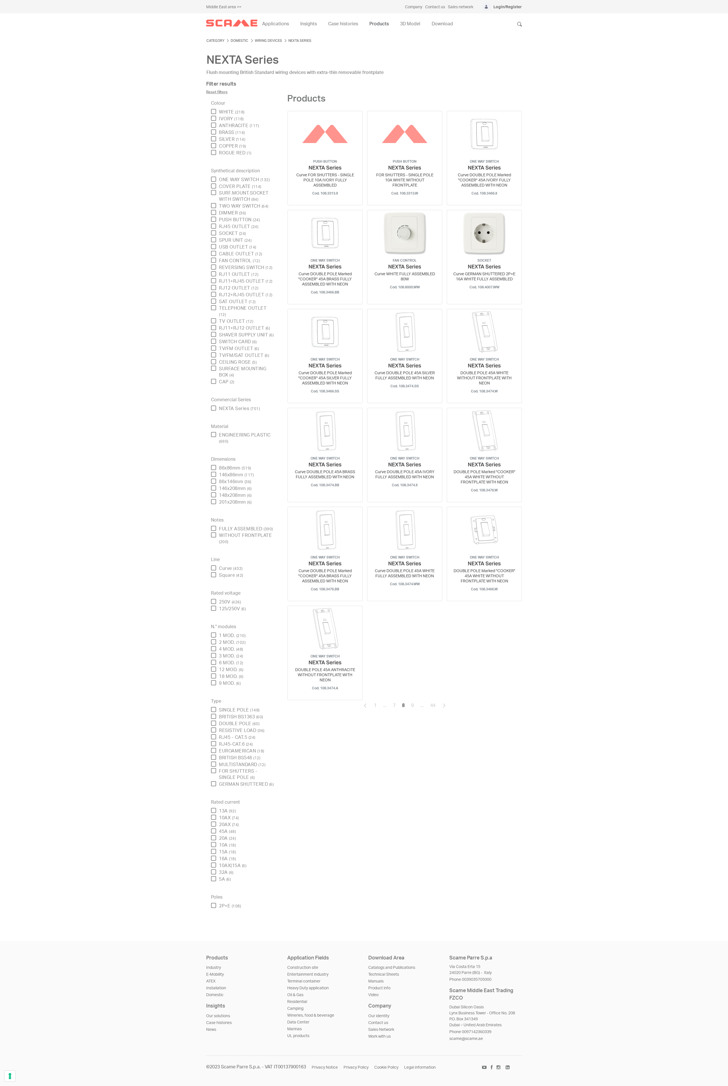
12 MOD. (231, 669)
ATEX (211, 981)
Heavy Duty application (308, 988)
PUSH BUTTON (239, 220)
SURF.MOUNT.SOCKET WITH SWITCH (244, 196)
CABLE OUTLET (240, 254)
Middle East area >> (223, 7)
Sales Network (381, 1030)
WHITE (232, 112)
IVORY (231, 119)
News (211, 1030)
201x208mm (235, 502)
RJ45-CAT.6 (236, 744)
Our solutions (218, 1016)
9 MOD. (230, 683)
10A (227, 845)
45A (227, 831)
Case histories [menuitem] (343, 24)
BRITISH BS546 (239, 758)
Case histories (219, 1023)
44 (434, 707)
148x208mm (235, 495)
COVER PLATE (240, 186)
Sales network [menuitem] (460, 7)
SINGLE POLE (239, 710)
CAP (226, 382)
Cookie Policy (386, 1068)
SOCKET (232, 233)
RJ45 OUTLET (238, 226)
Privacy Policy (356, 1068)
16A (227, 859)
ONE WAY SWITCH (244, 179)
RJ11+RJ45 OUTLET (245, 281)
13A (227, 811)
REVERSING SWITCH (245, 267)
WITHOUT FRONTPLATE (245, 538)
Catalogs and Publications (391, 968)
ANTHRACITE (239, 125)
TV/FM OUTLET (239, 348)
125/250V (232, 609)
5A (225, 879)
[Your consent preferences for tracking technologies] (10, 1076)
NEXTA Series (239, 408)
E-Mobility (215, 975)
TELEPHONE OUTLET (242, 311)
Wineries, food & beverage (310, 1015)
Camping (295, 1009)
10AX (229, 818)
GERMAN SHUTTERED (246, 784)
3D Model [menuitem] (410, 24)
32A (226, 872)
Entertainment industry (307, 975)
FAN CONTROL (239, 260)
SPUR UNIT (235, 240)
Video (373, 995)
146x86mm (236, 475)
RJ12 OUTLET (238, 288)
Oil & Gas (295, 995)
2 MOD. (232, 642)
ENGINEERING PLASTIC (245, 438)
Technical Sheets (383, 975)
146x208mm (235, 488)
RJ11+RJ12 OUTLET (244, 328)
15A (227, 852)
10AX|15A (232, 865)
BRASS (232, 132)
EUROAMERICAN (241, 751)
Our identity (378, 1016)
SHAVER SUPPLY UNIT (246, 335)
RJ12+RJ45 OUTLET (245, 295)
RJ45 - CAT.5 (237, 737)
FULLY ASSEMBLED (246, 529)
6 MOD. (231, 663)
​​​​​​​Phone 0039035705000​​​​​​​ (470, 980)
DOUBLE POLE (239, 723)
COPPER (232, 146)
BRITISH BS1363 (241, 717)
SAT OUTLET (237, 301)
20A (227, 838)
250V (230, 602)
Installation (216, 988)
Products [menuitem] (379, 24)
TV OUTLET (236, 321)
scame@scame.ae (466, 1039)
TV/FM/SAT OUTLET (244, 355)
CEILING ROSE (238, 362)
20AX (229, 824)
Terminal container (303, 981)
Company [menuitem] (413, 7)
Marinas (294, 1029)
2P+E (230, 906)
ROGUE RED (235, 153)
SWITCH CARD (238, 342)
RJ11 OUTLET (238, 274)
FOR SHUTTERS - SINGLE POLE (238, 774)
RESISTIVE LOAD (241, 730)
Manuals (376, 981)
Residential (297, 1002)
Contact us (378, 1023)
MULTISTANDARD (242, 764)
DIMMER (232, 213)
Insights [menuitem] (308, 24)
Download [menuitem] (442, 24)
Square (231, 575)
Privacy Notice (325, 1068)
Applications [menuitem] (275, 24)
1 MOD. (232, 635)
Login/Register (507, 7)
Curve (231, 568)
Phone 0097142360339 (470, 1032)
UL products (298, 1036)
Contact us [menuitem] (435, 7)
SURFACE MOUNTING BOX (242, 372)
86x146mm (235, 481)
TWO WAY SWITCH (243, 206)
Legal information (420, 1068)
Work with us (379, 1037)
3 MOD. (231, 656)
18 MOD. (231, 676)
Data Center (298, 1022)
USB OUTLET (237, 247)
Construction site (302, 968)
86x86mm (235, 468)
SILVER (232, 139)
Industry (213, 968)
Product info (379, 988)
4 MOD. (231, 649)
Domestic (215, 995)
